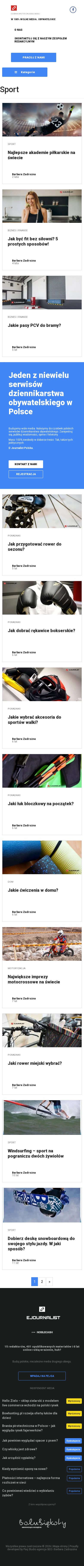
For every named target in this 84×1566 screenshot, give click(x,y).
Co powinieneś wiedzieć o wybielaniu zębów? (28, 1493)
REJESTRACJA (26, 474)
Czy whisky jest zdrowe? (19, 1449)
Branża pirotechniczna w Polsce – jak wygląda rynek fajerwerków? (28, 1428)
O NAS (18, 29)
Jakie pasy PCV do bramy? (34, 325)
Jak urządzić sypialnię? (19, 1458)
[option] (42, 1526)
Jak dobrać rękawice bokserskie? (41, 630)
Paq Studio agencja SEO (37, 1549)
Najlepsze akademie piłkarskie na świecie (41, 155)
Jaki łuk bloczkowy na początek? (41, 803)
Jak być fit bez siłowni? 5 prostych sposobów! (33, 241)
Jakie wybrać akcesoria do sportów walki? (34, 720)
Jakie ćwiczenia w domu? (33, 890)
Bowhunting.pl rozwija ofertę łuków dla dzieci (29, 1416)
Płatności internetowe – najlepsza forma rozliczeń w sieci (31, 1480)
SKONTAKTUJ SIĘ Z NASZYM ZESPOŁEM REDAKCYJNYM (40, 40)
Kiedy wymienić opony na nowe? (24, 1469)
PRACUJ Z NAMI (34, 57)
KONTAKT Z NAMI (26, 464)
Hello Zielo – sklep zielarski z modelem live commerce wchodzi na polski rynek (30, 1403)
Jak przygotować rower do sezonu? (34, 546)
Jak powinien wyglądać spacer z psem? (30, 1440)
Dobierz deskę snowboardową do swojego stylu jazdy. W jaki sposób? (41, 1243)
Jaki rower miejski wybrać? (35, 1063)
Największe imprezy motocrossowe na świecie (34, 979)
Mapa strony (60, 1546)
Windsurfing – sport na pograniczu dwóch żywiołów (36, 1153)
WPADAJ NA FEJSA (42, 1376)
